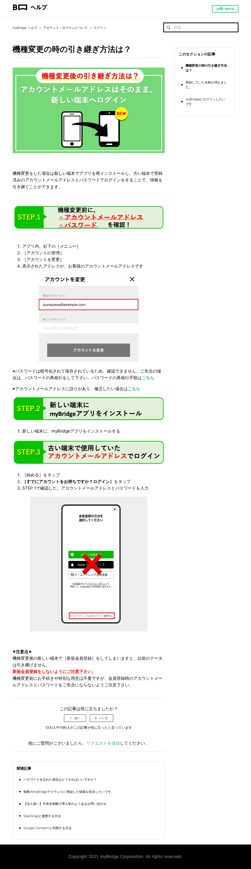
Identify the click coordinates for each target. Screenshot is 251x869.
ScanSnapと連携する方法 (42, 816)
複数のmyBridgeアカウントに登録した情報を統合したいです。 (69, 792)
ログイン (100, 28)
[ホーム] (30, 14)
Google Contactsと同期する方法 (48, 828)
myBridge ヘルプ (25, 28)
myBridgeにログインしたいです (205, 101)
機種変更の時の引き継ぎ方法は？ (206, 67)
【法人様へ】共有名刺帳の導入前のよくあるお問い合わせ (65, 804)
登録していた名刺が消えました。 (206, 84)
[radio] (75, 718)
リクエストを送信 (103, 743)
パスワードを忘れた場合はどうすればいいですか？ (60, 779)
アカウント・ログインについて (65, 28)
